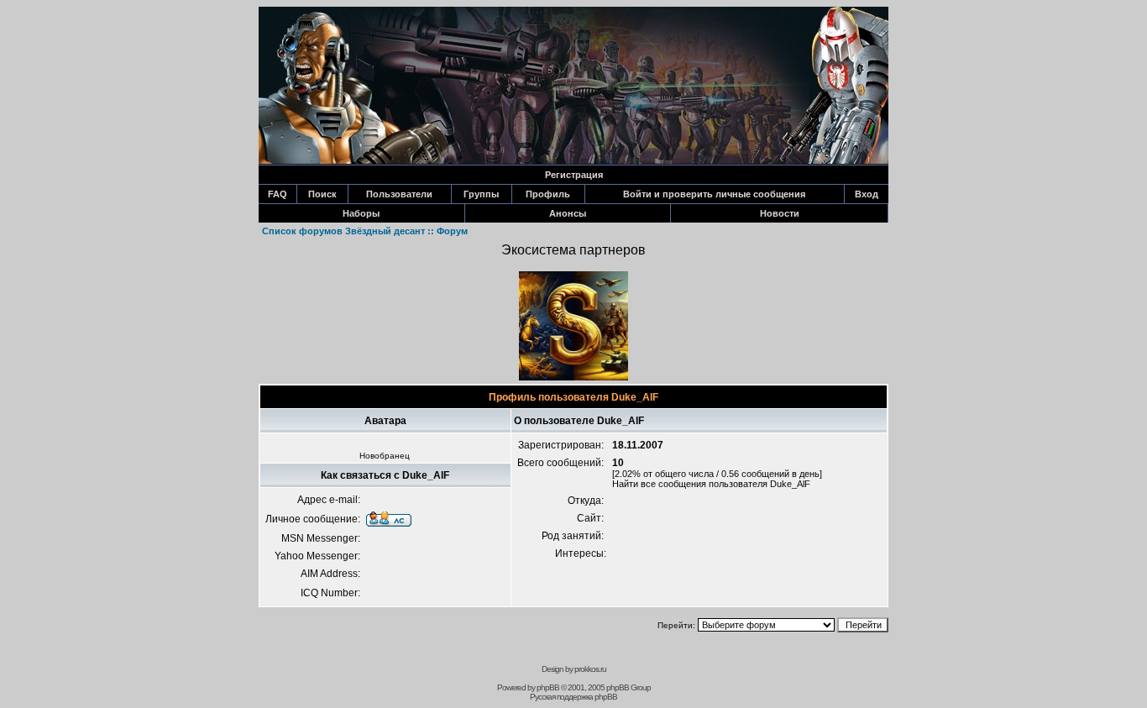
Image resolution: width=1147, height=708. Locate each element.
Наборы (361, 213)
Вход (866, 194)
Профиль (548, 194)
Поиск (322, 194)
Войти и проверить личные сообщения (714, 194)
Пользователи (399, 194)
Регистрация (574, 175)
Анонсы (567, 213)
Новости (779, 213)
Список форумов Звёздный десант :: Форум (365, 231)
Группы (481, 194)
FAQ (277, 194)
